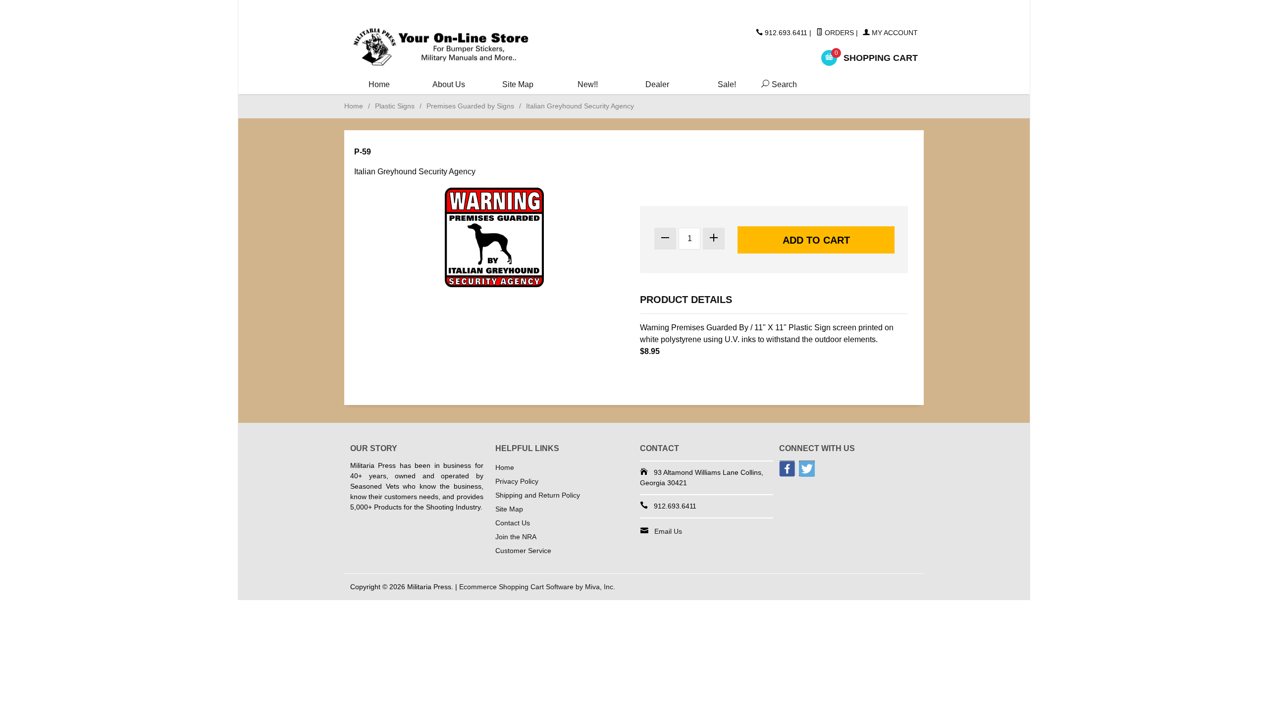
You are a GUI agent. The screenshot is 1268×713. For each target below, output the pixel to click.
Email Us (668, 531)
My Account (894, 33)
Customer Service (523, 551)
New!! (588, 84)
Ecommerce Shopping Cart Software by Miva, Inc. (537, 587)
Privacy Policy (516, 481)
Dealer (657, 84)
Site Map (517, 84)
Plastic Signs (395, 106)
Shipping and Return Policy (537, 495)
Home (379, 84)
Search (777, 84)
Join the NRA (515, 537)
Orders (838, 33)
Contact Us (512, 523)
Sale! (727, 84)
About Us (448, 84)
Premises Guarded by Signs (470, 106)
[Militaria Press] (440, 47)
